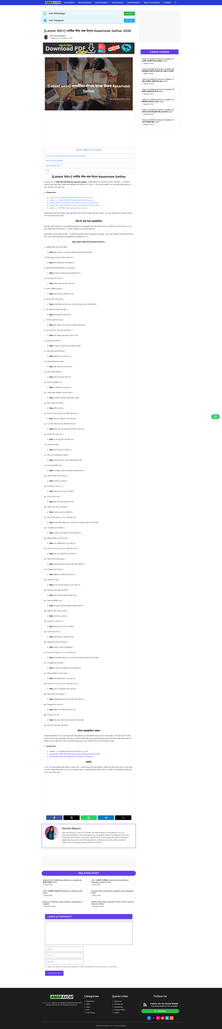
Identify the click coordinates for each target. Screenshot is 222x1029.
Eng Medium (117, 2)
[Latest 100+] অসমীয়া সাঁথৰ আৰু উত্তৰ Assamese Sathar (65, 156)
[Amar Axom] (53, 2)
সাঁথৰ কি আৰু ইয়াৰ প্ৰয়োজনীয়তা (54, 161)
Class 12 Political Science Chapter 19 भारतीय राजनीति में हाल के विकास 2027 (158, 60)
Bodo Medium (101, 2)
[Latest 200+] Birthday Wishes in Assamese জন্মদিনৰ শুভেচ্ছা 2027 (62, 881)
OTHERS (167, 2)
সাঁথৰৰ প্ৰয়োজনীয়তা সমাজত (53, 166)
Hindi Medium (133, 2)
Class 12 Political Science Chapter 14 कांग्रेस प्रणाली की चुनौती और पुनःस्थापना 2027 (158, 111)
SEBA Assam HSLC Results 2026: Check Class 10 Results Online (112, 903)
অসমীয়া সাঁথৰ (48, 767)
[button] (175, 2)
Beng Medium (85, 2)
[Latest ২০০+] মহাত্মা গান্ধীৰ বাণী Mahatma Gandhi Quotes (71, 200)
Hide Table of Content (88, 150)
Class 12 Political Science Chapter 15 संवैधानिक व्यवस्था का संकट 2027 (158, 101)
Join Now (129, 13)
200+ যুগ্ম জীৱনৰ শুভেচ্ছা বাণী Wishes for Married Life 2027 (63, 892)
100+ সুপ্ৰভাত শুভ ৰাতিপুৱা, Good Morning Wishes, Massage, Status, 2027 (110, 881)
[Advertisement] (88, 129)
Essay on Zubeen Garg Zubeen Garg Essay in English (63, 903)
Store (146, 2)
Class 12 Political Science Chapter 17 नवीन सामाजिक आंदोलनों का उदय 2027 (158, 80)
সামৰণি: (48, 171)
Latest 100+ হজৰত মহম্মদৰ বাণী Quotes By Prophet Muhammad (74, 205)
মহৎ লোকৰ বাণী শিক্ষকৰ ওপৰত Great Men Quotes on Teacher (71, 756)
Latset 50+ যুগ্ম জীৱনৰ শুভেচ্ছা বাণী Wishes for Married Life (70, 197)
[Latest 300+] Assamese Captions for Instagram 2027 (112, 892)
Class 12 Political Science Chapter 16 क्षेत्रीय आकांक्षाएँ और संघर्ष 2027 (158, 90)
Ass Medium (69, 2)
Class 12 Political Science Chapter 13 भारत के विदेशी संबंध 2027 (158, 121)
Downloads (154, 2)
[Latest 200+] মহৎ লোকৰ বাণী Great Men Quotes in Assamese (73, 203)
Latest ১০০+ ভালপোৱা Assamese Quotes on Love (68, 208)
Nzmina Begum (59, 36)
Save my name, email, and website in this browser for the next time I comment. (82, 967)
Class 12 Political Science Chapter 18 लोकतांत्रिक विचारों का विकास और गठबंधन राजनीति (158, 70)
